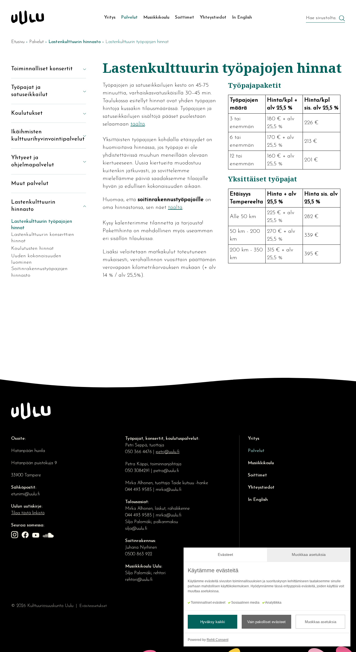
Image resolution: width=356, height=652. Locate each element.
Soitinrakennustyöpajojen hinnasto (39, 272)
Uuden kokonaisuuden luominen (36, 259)
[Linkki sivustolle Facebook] (26, 536)
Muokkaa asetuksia (320, 622)
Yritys (253, 438)
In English (258, 500)
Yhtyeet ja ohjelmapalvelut (32, 161)
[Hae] (342, 19)
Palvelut (36, 42)
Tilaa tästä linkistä (27, 513)
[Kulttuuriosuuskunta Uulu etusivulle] (27, 17)
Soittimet (257, 475)
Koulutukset (27, 113)
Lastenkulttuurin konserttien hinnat (42, 238)
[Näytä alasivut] (80, 69)
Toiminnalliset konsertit (42, 69)
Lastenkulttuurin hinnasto (33, 205)
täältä (137, 124)
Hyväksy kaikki (212, 622)
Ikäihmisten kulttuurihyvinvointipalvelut (43, 135)
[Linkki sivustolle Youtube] (36, 536)
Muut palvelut (29, 183)
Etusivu (17, 42)
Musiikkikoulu (261, 463)
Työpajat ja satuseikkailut (29, 91)
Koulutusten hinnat (32, 248)
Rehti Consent (217, 640)
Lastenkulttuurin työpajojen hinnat (41, 225)
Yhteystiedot (261, 487)
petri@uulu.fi (167, 452)
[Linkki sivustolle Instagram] (15, 536)
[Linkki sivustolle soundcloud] (49, 536)
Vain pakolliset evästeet (266, 622)
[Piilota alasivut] (80, 206)
